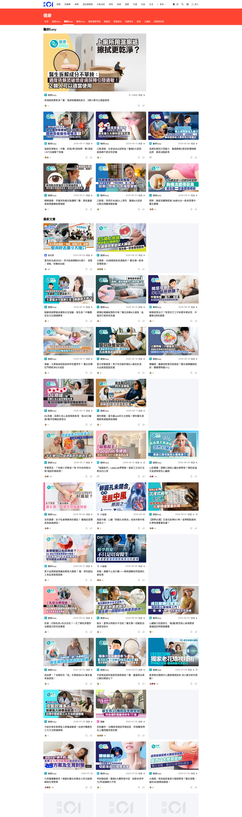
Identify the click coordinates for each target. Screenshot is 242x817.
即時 (111, 4)
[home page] (48, 4)
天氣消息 (101, 4)
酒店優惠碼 (88, 4)
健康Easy (56, 21)
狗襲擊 (68, 4)
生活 (151, 4)
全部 (46, 21)
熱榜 (119, 4)
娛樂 (77, 4)
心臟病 (147, 21)
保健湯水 (129, 21)
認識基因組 (159, 21)
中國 (135, 4)
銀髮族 (107, 21)
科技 (143, 4)
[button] (139, 105)
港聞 (58, 4)
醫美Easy (80, 21)
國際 (127, 4)
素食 (139, 21)
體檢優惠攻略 (94, 21)
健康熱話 (118, 21)
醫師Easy (68, 21)
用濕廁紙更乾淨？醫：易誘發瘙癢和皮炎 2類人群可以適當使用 (76, 100)
